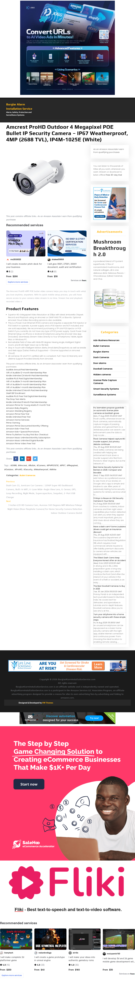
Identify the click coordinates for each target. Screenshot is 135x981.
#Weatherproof (41, 469)
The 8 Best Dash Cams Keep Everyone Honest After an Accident (109, 559)
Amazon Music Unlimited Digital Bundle (25, 440)
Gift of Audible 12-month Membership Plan (26, 372)
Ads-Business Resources (106, 340)
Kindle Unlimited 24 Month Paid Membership (27, 375)
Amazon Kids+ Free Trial (17, 428)
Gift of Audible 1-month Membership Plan (26, 387)
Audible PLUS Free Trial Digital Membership (26, 396)
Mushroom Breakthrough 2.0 (109, 248)
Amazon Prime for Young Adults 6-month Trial (28, 405)
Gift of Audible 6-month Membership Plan (26, 384)
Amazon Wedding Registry (19, 411)
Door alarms (99, 363)
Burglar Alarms (101, 351)
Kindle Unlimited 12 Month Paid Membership (27, 390)
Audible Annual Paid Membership (22, 369)
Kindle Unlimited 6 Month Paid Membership (26, 402)
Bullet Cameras (27, 475)
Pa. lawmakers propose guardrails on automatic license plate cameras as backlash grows (108, 410)
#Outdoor (8, 469)
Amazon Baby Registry (17, 408)
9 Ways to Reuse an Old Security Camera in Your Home (108, 499)
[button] (67, 121)
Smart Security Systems (106, 388)
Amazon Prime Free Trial (17, 414)
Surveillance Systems (104, 394)
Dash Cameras (101, 357)
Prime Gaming (13, 422)
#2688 (13, 465)
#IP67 (62, 465)
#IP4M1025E (53, 465)
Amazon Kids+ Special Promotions (22, 431)
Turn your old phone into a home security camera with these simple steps (109, 617)
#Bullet (31, 465)
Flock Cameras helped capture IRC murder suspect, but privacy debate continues (109, 441)
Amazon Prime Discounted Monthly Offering (27, 425)
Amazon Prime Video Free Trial (20, 443)
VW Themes (47, 703)
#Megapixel (72, 465)
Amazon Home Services (17, 419)
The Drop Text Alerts (15, 399)
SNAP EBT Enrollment (15, 393)
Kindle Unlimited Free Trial (18, 416)
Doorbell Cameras (102, 368)
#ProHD (18, 469)
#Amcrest (22, 465)
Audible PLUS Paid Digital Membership (24, 378)
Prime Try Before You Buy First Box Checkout (27, 434)
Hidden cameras (102, 374)
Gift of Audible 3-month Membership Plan (26, 381)
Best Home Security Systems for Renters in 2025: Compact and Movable (108, 470)
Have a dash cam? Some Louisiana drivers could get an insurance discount (109, 529)
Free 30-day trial (114, 174)
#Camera (41, 465)
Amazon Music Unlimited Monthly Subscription (28, 437)
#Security (27, 469)
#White (52, 469)
